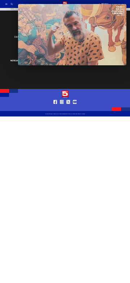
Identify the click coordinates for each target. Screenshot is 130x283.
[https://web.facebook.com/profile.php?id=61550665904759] (55, 108)
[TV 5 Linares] (11, 6)
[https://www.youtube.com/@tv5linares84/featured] (75, 108)
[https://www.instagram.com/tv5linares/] (62, 108)
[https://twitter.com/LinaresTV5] (68, 108)
